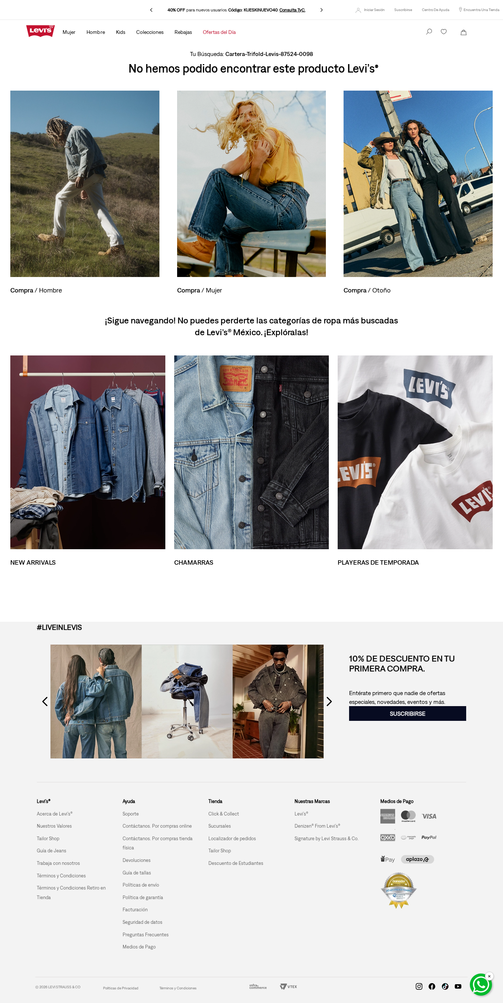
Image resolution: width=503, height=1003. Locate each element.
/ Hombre (36, 290)
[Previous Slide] (151, 10)
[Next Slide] (321, 10)
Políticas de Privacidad (120, 988)
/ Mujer (199, 290)
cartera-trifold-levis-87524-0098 (269, 53)
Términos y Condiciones (178, 988)
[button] (403, 10)
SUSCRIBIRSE (407, 713)
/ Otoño (367, 290)
